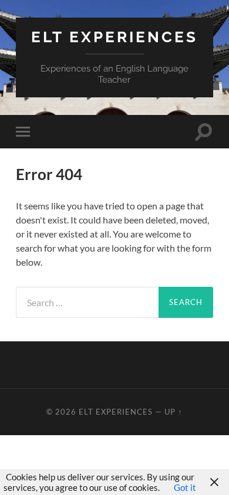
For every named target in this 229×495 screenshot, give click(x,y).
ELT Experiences (114, 37)
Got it (185, 487)
